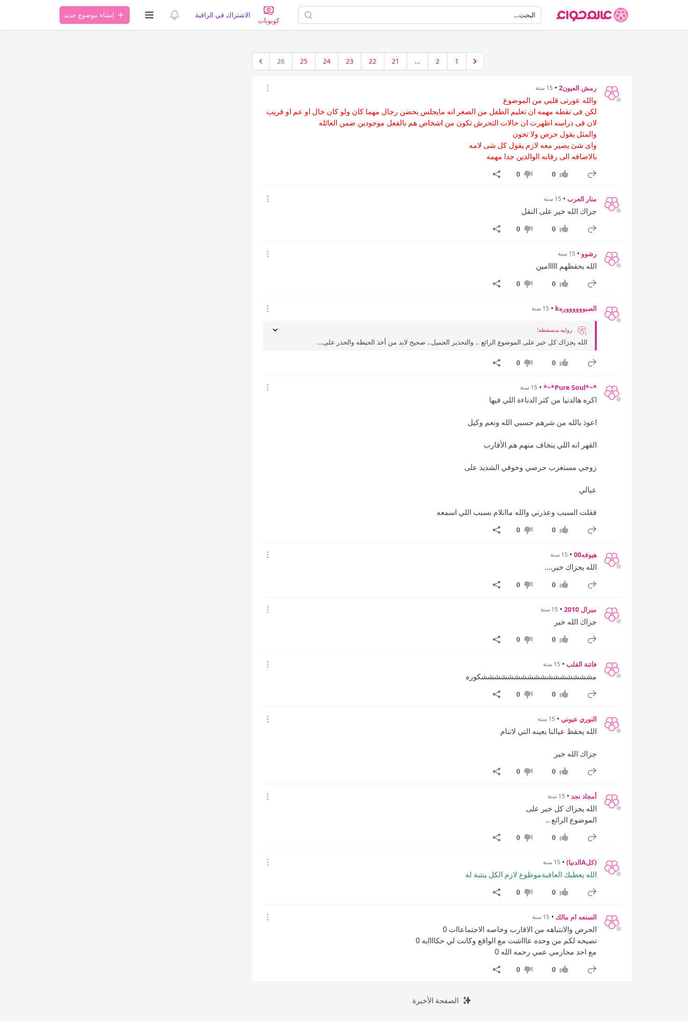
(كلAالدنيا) (581, 862)
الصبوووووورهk (576, 308)
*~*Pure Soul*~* (570, 387)
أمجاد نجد (584, 796)
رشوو (589, 253)
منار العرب (582, 198)
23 (349, 61)
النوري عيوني (579, 718)
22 (372, 61)
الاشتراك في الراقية (222, 14)
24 (326, 61)
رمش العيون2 (578, 87)
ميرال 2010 (580, 609)
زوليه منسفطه (555, 330)
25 (303, 61)
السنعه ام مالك (576, 916)
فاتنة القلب (581, 664)
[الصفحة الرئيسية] (592, 14)
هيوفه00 (585, 554)
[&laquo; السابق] (475, 61)
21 (395, 61)
